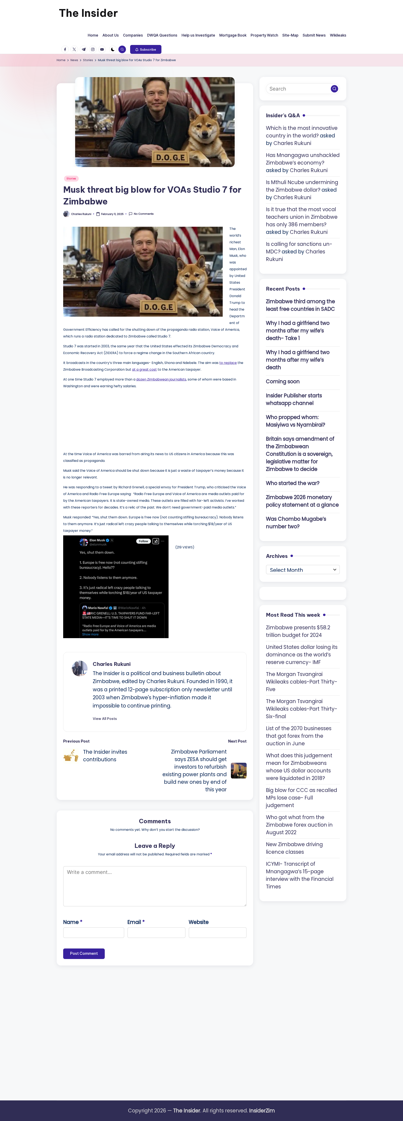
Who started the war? (292, 482)
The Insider (88, 13)
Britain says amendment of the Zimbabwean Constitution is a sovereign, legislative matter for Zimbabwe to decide (300, 453)
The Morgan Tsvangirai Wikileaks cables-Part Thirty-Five (301, 681)
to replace (228, 362)
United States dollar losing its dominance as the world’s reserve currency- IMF (302, 654)
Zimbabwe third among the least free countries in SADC (300, 305)
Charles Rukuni (112, 664)
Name (72, 922)
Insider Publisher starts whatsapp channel (294, 399)
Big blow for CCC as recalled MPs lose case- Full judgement (301, 797)
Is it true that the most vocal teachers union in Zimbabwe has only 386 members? (302, 217)
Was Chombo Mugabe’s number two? (296, 522)
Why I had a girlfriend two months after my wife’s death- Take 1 (298, 330)
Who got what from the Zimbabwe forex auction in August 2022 (299, 825)
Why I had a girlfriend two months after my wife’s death (298, 360)
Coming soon (283, 381)
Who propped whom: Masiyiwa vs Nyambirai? (295, 421)
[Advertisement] (94, 419)
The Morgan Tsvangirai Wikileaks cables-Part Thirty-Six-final (301, 709)
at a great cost (144, 369)
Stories (71, 178)
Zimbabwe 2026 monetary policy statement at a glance (302, 501)
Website (199, 922)
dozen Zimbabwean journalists (161, 379)
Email (136, 922)
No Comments (144, 214)
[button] (145, 49)
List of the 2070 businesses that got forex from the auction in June (298, 736)
